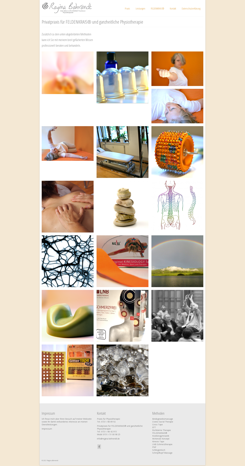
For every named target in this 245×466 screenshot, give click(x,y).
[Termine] (68, 72)
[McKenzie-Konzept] (177, 207)
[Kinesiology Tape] (122, 261)
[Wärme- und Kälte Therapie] (122, 370)
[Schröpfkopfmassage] (122, 77)
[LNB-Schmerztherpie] (122, 316)
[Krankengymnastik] (122, 207)
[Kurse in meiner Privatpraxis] (68, 143)
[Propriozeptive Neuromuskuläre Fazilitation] (68, 261)
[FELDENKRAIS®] (177, 316)
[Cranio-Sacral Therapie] (68, 316)
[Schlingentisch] (122, 152)
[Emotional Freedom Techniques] (177, 261)
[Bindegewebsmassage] (177, 152)
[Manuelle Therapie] (68, 207)
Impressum (47, 428)
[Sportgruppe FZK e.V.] (177, 68)
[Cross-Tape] (68, 370)
